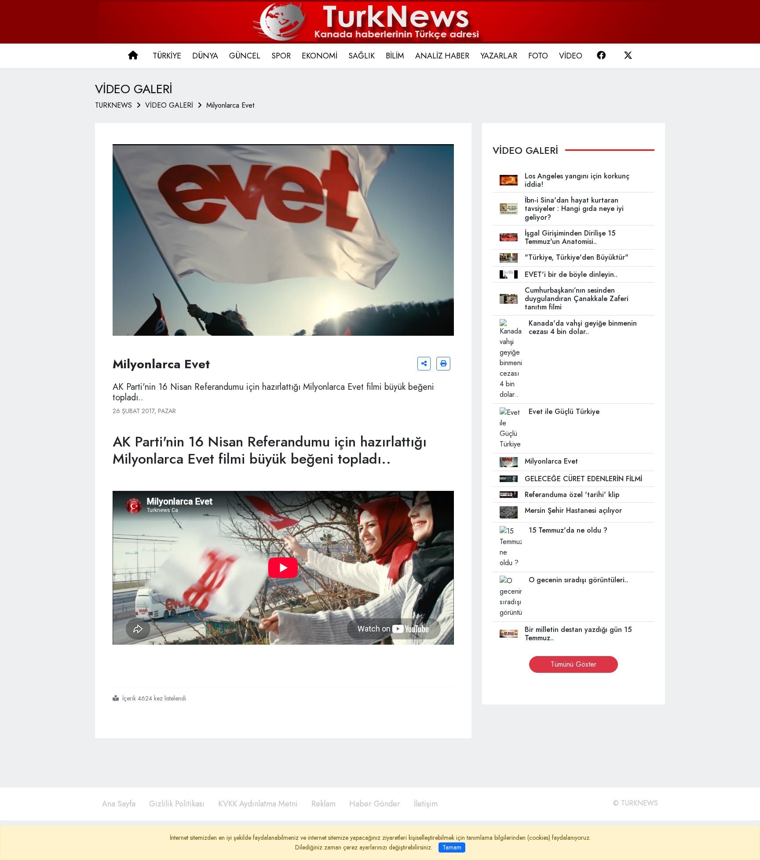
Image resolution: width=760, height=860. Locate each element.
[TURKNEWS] (380, 21)
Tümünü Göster (573, 664)
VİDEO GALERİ (169, 105)
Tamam (451, 847)
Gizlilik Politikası (177, 803)
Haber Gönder (374, 803)
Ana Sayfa (118, 803)
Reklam (323, 803)
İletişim (426, 803)
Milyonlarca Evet (230, 105)
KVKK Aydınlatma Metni (258, 803)
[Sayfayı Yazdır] (443, 363)
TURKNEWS (113, 105)
